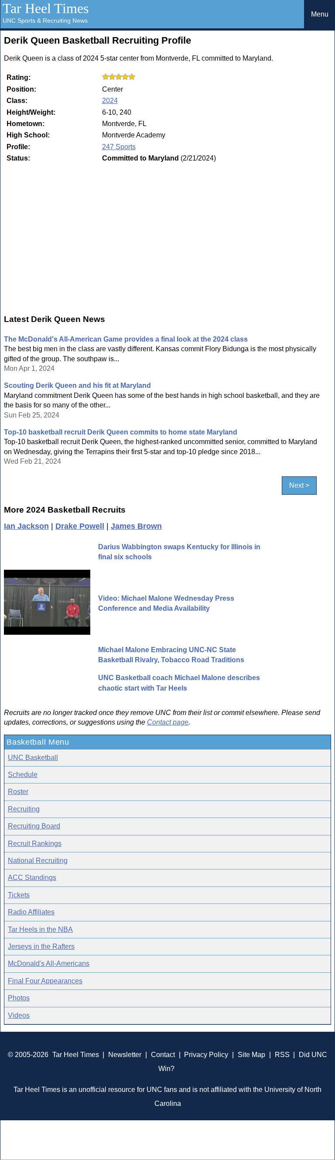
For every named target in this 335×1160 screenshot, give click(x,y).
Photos (19, 998)
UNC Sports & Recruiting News (45, 20)
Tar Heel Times (46, 8)
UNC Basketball (33, 757)
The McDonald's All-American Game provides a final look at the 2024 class (126, 339)
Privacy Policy (206, 1054)
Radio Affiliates (31, 912)
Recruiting (24, 809)
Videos (19, 1015)
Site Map (251, 1054)
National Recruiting (38, 860)
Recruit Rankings (35, 843)
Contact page (167, 722)
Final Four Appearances (45, 981)
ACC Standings (32, 877)
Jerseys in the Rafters (41, 946)
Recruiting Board (34, 826)
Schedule (23, 774)
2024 (110, 100)
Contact (163, 1054)
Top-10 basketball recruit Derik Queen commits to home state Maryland (120, 432)
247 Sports (119, 147)
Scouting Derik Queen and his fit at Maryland (77, 385)
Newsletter (124, 1054)
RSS (282, 1054)
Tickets (19, 895)
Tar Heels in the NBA (40, 929)
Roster (18, 791)
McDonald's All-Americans (48, 963)
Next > (299, 485)
